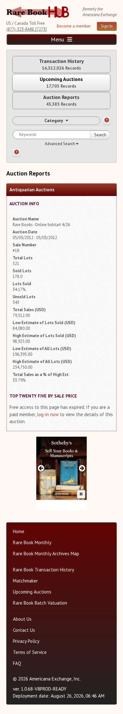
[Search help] (16, 152)
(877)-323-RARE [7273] (26, 29)
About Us (22, 619)
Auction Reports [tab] (61, 100)
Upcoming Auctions (32, 592)
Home (18, 531)
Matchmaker (25, 581)
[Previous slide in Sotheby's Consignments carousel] (40, 468)
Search (100, 135)
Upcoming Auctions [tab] (61, 82)
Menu (58, 39)
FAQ (17, 663)
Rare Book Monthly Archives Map (46, 554)
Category (53, 120)
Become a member (74, 26)
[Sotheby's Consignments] (61, 468)
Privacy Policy (26, 641)
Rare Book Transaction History (43, 570)
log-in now (48, 414)
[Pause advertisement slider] (81, 494)
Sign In (107, 26)
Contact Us (24, 630)
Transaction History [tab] (61, 64)
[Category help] (106, 120)
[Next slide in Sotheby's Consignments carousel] (82, 468)
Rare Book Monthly (32, 542)
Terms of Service (30, 652)
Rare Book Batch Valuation (40, 603)
